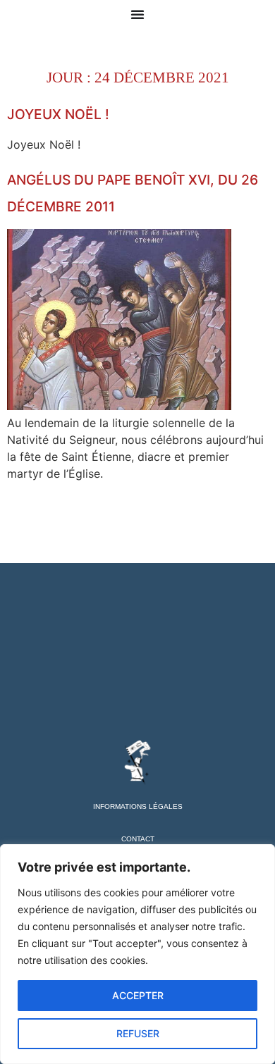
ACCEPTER (138, 995)
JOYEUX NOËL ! (58, 114)
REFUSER (137, 1033)
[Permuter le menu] (137, 14)
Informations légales (138, 806)
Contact (137, 839)
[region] (137, 954)
